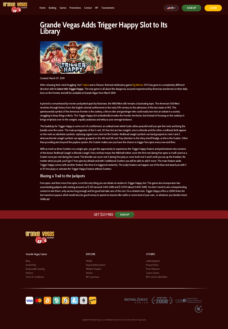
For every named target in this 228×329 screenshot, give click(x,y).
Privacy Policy (152, 264)
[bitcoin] (47, 300)
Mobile (89, 260)
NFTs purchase (92, 276)
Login (213, 7)
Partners (29, 272)
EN (172, 7)
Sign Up (191, 7)
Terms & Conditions (35, 276)
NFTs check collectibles (156, 276)
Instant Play (31, 264)
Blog (28, 260)
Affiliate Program (93, 268)
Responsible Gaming (35, 268)
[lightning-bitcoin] (65, 300)
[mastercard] (38, 300)
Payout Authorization (95, 264)
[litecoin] (74, 300)
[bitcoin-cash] (56, 300)
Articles (89, 272)
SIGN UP (124, 214)
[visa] (29, 300)
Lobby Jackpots (153, 260)
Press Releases (153, 268)
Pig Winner (137, 84)
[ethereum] (83, 300)
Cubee (86, 84)
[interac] (92, 300)
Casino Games (152, 272)
